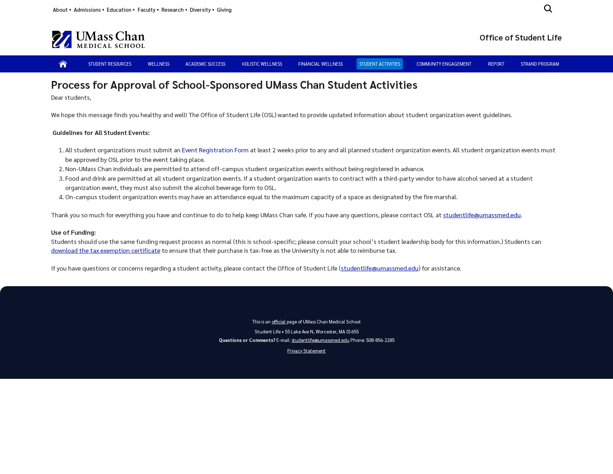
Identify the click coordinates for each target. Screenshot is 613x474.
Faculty (146, 9)
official (279, 321)
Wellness (158, 64)
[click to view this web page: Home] (63, 63)
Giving (224, 9)
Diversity (200, 9)
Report (496, 64)
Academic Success (205, 64)
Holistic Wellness (262, 64)
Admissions (87, 9)
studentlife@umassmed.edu (482, 215)
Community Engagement (443, 64)
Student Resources (109, 64)
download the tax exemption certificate (105, 250)
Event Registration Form (215, 150)
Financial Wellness (320, 64)
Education (119, 9)
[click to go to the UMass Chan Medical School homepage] (98, 39)
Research (172, 9)
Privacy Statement (306, 351)
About (60, 9)
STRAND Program (540, 64)
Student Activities (379, 64)
